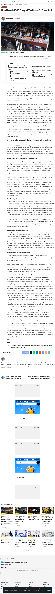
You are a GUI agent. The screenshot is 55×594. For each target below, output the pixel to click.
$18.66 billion (10, 120)
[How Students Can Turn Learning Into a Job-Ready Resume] (7, 533)
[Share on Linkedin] (13, 14)
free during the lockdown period (19, 107)
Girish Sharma (18, 293)
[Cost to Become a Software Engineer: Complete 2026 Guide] (34, 510)
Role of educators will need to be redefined (18, 79)
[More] (23, 14)
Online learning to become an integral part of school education (19, 72)
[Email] (19, 14)
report (15, 177)
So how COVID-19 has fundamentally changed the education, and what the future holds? (17, 67)
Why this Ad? (51, 87)
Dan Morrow (42, 221)
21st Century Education (16, 345)
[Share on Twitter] (9, 14)
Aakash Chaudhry (17, 264)
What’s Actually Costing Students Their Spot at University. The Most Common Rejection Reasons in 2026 (47, 519)
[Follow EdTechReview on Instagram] (27, 422)
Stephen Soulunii (9, 18)
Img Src (8, 339)
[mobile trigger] (2, 1)
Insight (3, 513)
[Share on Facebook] (7, 14)
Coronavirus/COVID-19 (27, 345)
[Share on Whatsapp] (11, 14)
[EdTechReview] (11, 1)
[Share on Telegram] (17, 14)
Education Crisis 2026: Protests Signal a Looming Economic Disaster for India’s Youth (20, 519)
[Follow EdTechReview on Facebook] (17, 422)
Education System (44, 345)
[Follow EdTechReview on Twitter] (20, 422)
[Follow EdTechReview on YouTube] (24, 422)
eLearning (18, 536)
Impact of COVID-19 (20, 347)
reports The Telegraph (15, 184)
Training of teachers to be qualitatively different (41, 67)
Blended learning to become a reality (19, 76)
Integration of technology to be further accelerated (41, 71)
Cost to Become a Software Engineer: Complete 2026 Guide (33, 517)
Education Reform (36, 345)
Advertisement (9, 87)
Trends (43, 536)
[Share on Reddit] (15, 14)
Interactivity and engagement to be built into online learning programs (42, 75)
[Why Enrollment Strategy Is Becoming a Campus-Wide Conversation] (34, 533)
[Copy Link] (21, 14)
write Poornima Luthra (38, 242)
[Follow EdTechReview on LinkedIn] (31, 422)
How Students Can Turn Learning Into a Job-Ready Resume (7, 540)
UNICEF (46, 58)
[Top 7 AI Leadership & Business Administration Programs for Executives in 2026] (21, 533)
